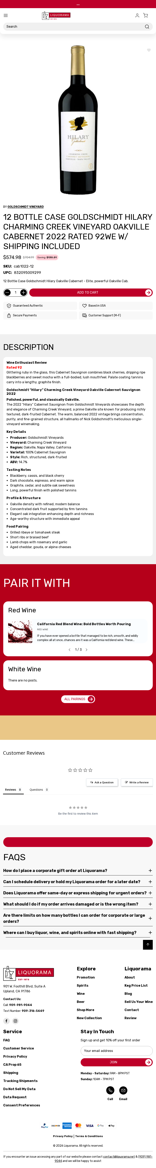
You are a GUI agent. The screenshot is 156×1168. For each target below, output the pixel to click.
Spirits (82, 985)
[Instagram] (15, 1021)
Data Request (15, 1097)
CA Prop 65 (12, 1065)
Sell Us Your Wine (139, 1002)
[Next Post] (86, 649)
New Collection (89, 1018)
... (78, 4)
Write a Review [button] (139, 782)
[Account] (137, 15)
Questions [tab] (36, 789)
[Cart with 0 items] (148, 15)
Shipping (10, 1073)
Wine (81, 994)
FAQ (6, 1040)
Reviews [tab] (10, 789)
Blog (128, 994)
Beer (81, 1002)
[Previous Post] (69, 649)
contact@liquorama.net (119, 1156)
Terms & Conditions (89, 1136)
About (130, 977)
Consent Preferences (21, 1105)
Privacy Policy (15, 1056)
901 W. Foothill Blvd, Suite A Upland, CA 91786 (25, 988)
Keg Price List (136, 985)
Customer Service (18, 1048)
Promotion (86, 977)
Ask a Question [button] (104, 782)
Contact (132, 1010)
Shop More (85, 1010)
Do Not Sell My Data (19, 1089)
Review (130, 1018)
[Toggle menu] (5, 15)
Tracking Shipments (20, 1081)
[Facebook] (6, 1021)
